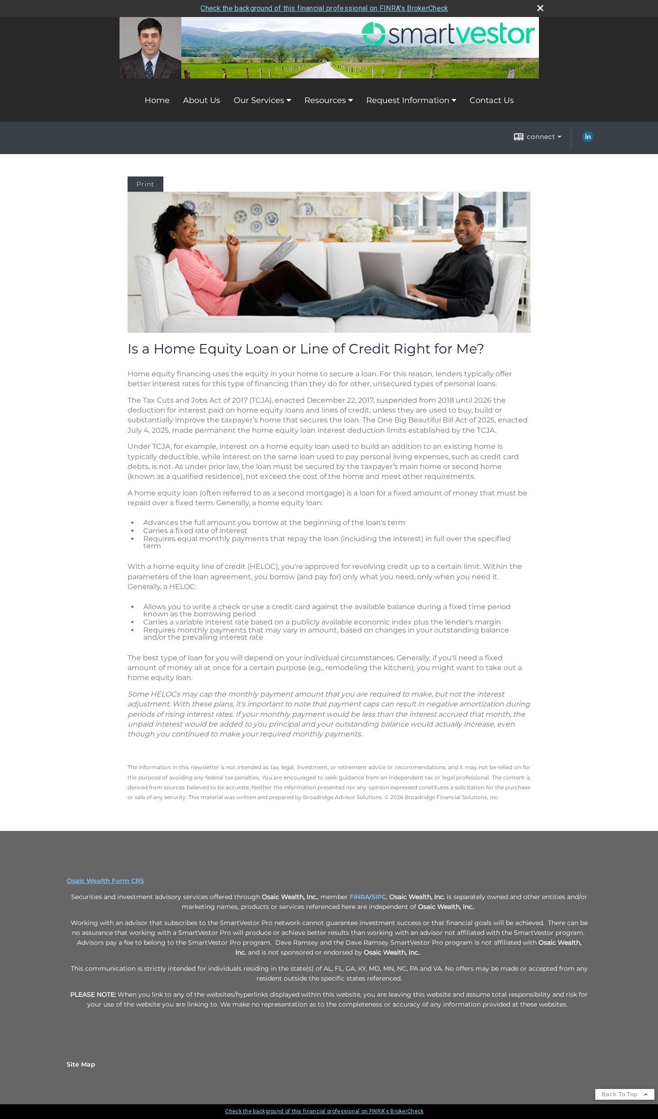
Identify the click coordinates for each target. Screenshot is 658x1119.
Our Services (259, 100)
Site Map (81, 1064)
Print (145, 184)
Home (157, 100)
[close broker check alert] (540, 8)
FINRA (359, 897)
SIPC (379, 897)
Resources (325, 100)
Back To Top (621, 1094)
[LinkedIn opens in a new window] (587, 140)
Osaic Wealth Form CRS (105, 881)
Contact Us (492, 100)
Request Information (407, 100)
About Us (201, 100)
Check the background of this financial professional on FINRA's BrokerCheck (324, 8)
